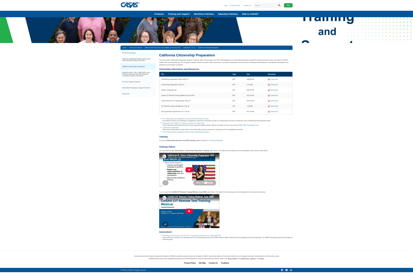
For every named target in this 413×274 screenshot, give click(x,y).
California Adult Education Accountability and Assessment (162, 47)
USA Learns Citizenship (171, 127)
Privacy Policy (190, 263)
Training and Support (179, 14)
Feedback (225, 263)
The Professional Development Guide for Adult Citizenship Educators (186, 132)
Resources (125, 94)
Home (124, 47)
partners (253, 258)
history (262, 258)
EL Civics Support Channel (131, 82)
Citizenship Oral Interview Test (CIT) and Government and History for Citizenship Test (191, 235)
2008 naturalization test (250, 125)
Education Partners (228, 14)
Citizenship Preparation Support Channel (136, 88)
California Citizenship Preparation (133, 66)
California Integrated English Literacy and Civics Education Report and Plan (136, 59)
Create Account (235, 5)
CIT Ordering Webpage (215, 140)
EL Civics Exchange (129, 53)
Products (159, 14)
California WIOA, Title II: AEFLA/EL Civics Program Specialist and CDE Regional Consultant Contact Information (136, 74)
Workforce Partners (204, 14)
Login (226, 5)
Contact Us (247, 5)
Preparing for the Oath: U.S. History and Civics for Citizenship (183, 123)
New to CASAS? (250, 14)
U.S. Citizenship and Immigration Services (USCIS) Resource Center (185, 119)
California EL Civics (189, 47)
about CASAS (232, 258)
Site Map (202, 263)
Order (288, 5)
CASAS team (244, 258)
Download (274, 79)
